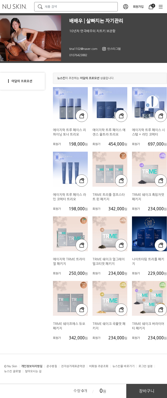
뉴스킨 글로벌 (12, 371)
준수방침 (51, 366)
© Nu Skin (10, 366)
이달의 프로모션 (21, 81)
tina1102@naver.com (83, 48)
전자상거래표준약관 (73, 366)
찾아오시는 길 (33, 371)
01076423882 (78, 55)
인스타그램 (114, 48)
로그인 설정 (145, 366)
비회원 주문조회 (98, 366)
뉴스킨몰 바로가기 (123, 366)
